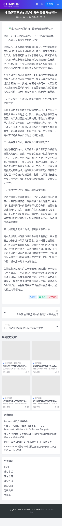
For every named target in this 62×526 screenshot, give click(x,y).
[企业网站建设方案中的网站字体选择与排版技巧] (46, 385)
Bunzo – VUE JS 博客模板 (16, 421)
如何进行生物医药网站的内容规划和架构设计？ (15, 367)
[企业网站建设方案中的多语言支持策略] (16, 385)
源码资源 (8, 490)
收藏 (43, 297)
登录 (51, 4)
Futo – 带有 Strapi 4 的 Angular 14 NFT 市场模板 (28, 441)
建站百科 (17, 363)
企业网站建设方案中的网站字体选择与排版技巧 (45, 402)
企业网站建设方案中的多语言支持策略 (15, 402)
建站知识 (8, 485)
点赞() (54, 297)
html (6, 466)
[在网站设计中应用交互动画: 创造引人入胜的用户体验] (46, 351)
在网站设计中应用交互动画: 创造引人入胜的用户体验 (45, 367)
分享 (34, 297)
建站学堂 (8, 471)
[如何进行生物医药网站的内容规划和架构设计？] (16, 351)
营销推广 (8, 495)
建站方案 (35, 17)
